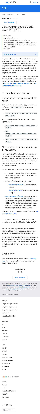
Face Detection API (16, 190)
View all (4, 369)
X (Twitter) (5, 336)
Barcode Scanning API (16, 185)
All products (5, 397)
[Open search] (30, 2)
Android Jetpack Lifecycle (14, 196)
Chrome (4, 351)
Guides (5, 8)
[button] (20, 54)
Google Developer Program (10, 304)
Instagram (5, 330)
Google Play (5, 366)
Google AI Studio (7, 357)
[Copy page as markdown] (16, 30)
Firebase (4, 354)
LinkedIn (4, 333)
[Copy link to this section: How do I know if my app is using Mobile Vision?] (10, 101)
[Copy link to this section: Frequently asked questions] (33, 93)
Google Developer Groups (9, 307)
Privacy (9, 405)
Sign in (35, 2)
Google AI (4, 394)
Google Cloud (6, 363)
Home (3, 14)
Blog (3, 324)
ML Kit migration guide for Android (16, 83)
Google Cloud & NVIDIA (8, 316)
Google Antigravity (7, 360)
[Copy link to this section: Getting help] (16, 254)
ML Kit (13, 2)
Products (10, 14)
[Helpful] (13, 18)
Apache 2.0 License (24, 287)
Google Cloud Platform (8, 391)
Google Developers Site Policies (15, 289)
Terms (4, 405)
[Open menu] (3, 2)
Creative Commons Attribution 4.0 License (18, 285)
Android (4, 348)
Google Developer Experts (9, 310)
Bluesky (4, 327)
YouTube (4, 339)
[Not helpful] (16, 18)
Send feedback (9, 22)
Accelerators (5, 313)
